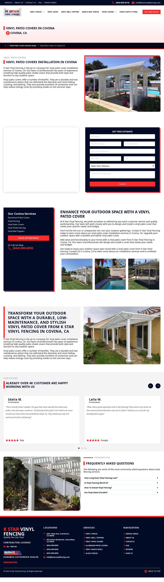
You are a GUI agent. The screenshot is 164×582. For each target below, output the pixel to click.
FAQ (40, 3)
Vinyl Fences (36, 12)
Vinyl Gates (53, 12)
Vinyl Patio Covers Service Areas (23, 45)
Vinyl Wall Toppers (70, 12)
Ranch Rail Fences (90, 12)
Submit (122, 184)
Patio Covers (108, 12)
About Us (19, 3)
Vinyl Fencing (18, 531)
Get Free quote (151, 12)
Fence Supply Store (128, 12)
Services (8, 3)
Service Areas (50, 3)
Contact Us (31, 3)
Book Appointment (28, 238)
